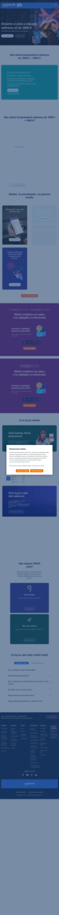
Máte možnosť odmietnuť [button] (15, 466)
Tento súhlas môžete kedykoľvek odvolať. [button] (19, 462)
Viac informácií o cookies (38, 466)
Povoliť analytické (37, 471)
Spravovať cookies (22, 471)
